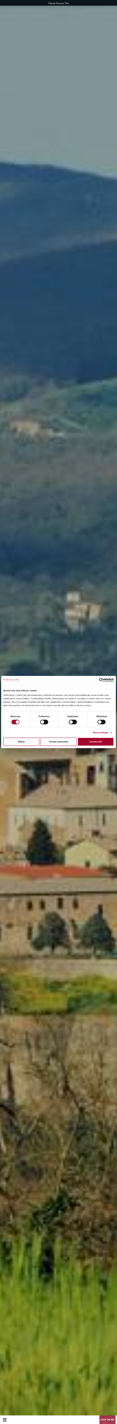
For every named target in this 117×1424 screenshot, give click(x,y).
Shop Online (107, 1419)
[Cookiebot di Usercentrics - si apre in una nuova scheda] (101, 680)
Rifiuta (21, 741)
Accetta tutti (96, 741)
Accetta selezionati (58, 741)
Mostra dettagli (100, 732)
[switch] (44, 722)
